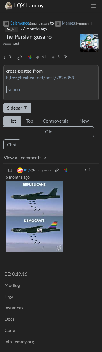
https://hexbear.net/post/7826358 (40, 78)
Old (48, 132)
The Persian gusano (27, 37)
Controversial (56, 121)
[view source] (65, 57)
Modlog (12, 285)
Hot (12, 121)
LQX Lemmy (29, 5)
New (84, 121)
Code (10, 330)
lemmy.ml (11, 43)
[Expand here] (89, 43)
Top (29, 121)
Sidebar (14, 108)
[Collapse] (10, 170)
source (14, 90)
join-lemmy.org (19, 342)
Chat (12, 145)
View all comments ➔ (25, 158)
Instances (14, 308)
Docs (10, 319)
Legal (9, 296)
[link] (20, 57)
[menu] (93, 6)
